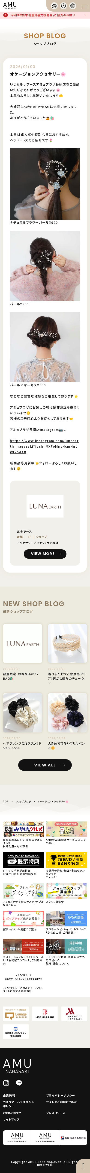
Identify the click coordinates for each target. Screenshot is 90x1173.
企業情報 (9, 1095)
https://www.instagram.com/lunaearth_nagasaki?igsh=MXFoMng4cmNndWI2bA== (44, 446)
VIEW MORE (42, 553)
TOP (6, 801)
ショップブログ (23, 801)
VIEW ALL (45, 765)
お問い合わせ (12, 1113)
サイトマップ (11, 1119)
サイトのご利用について (61, 1102)
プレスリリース (55, 1113)
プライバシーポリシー (60, 1095)
